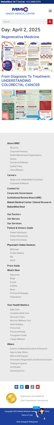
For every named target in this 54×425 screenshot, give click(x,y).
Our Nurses (13, 218)
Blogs (12, 278)
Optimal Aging (16, 324)
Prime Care (15, 328)
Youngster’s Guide (18, 335)
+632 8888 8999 (33, 1)
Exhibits (13, 286)
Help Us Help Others (19, 352)
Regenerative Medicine (20, 37)
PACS (12, 260)
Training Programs (18, 363)
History (13, 159)
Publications (15, 297)
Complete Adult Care (19, 313)
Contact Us (13, 188)
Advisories (15, 275)
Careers (11, 175)
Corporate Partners (19, 151)
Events (13, 282)
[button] (50, 10)
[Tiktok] (32, 387)
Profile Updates (17, 253)
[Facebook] (16, 387)
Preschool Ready (17, 332)
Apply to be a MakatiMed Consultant (26, 179)
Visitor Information (18, 240)
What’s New (13, 270)
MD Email (14, 249)
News (12, 289)
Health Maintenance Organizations (26, 155)
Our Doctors (14, 214)
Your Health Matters (18, 305)
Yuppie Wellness (17, 339)
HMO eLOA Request (19, 356)
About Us (14, 148)
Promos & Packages (19, 293)
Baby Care (14, 309)
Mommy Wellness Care (20, 320)
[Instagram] (27, 387)
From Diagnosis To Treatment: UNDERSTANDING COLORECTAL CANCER (26, 80)
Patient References (19, 236)
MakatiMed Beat (16, 206)
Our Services (14, 223)
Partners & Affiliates (19, 162)
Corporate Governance (20, 193)
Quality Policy (16, 166)
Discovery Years (17, 317)
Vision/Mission (16, 170)
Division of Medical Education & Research (28, 349)
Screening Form (17, 371)
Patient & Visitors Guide (20, 228)
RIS (11, 257)
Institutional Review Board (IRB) (24, 197)
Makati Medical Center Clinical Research (29, 202)
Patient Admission (18, 232)
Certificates (15, 367)
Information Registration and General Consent (31, 360)
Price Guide (13, 265)
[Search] (50, 21)
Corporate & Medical (19, 183)
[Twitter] (22, 387)
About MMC (13, 143)
